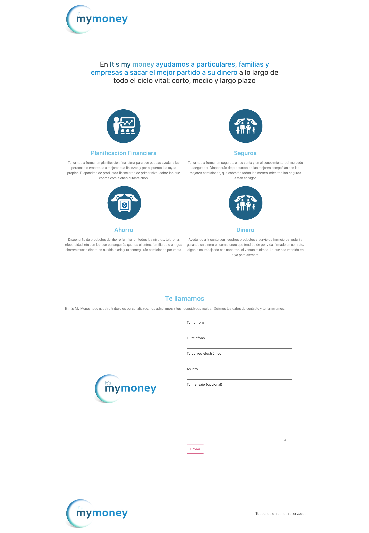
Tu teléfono (196, 338)
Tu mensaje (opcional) (204, 384)
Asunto (192, 369)
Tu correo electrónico (204, 353)
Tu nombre (195, 322)
